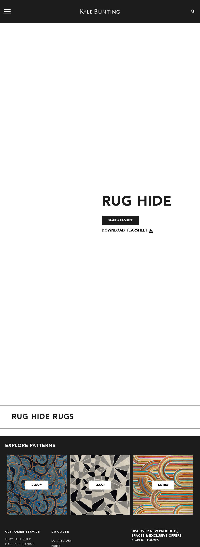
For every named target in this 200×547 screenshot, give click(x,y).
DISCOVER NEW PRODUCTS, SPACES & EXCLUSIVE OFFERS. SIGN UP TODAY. (157, 535)
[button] (127, 230)
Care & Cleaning (20, 544)
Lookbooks (61, 540)
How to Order (18, 539)
